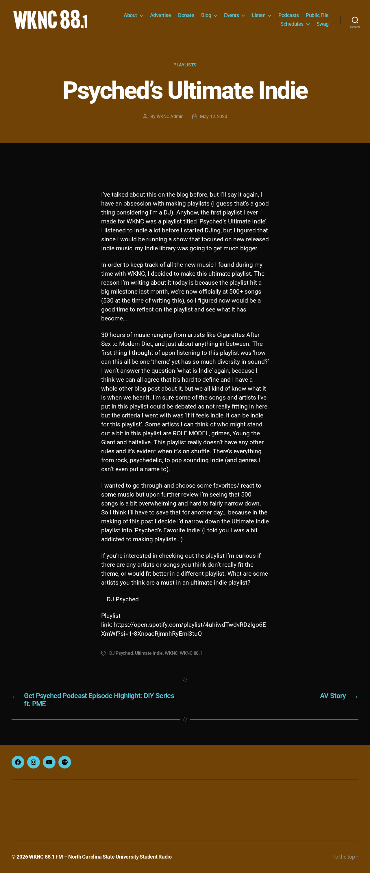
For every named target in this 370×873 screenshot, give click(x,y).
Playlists (185, 65)
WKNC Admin (170, 116)
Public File (317, 15)
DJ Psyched (121, 653)
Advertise (160, 15)
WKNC (171, 653)
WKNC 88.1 (191, 653)
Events (231, 15)
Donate (186, 15)
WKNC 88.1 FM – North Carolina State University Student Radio (100, 857)
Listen (258, 15)
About (130, 15)
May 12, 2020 (213, 116)
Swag (323, 24)
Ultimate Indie (149, 653)
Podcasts (288, 15)
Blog (206, 15)
